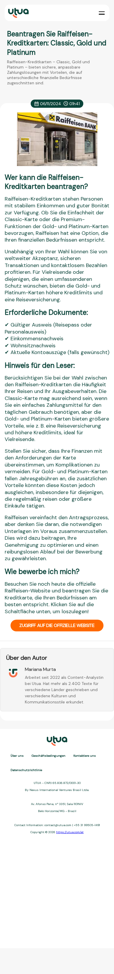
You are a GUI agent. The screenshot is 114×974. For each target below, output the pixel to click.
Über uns (17, 756)
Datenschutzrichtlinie (26, 770)
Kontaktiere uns (84, 756)
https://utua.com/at (70, 832)
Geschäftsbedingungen (48, 756)
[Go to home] (18, 13)
